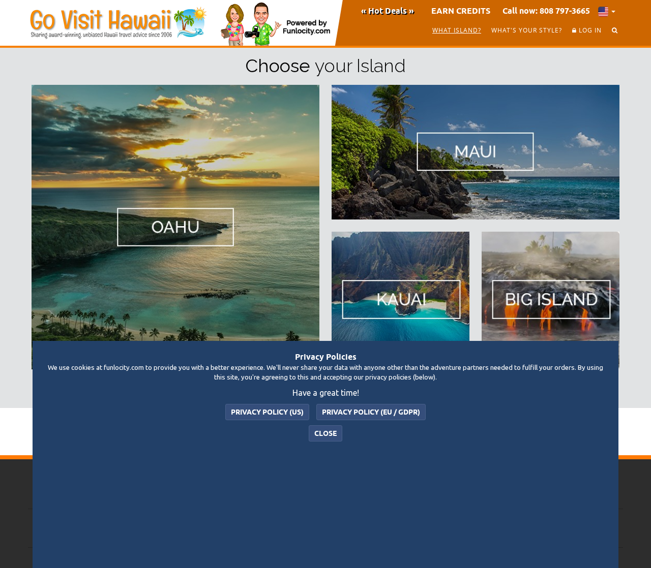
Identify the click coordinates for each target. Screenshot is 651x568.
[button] (606, 10)
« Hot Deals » (387, 10)
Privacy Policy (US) (267, 412)
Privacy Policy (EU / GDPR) (371, 412)
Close (325, 433)
